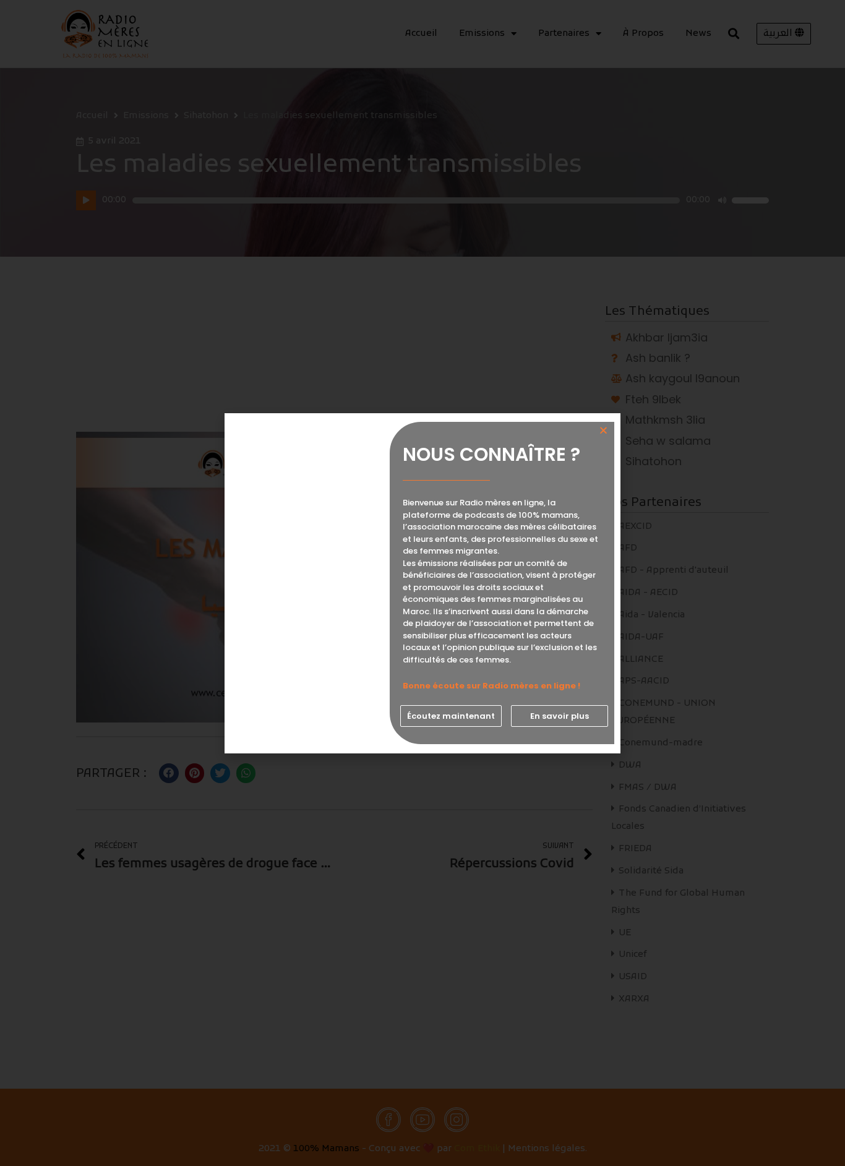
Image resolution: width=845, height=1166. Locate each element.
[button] (451, 716)
